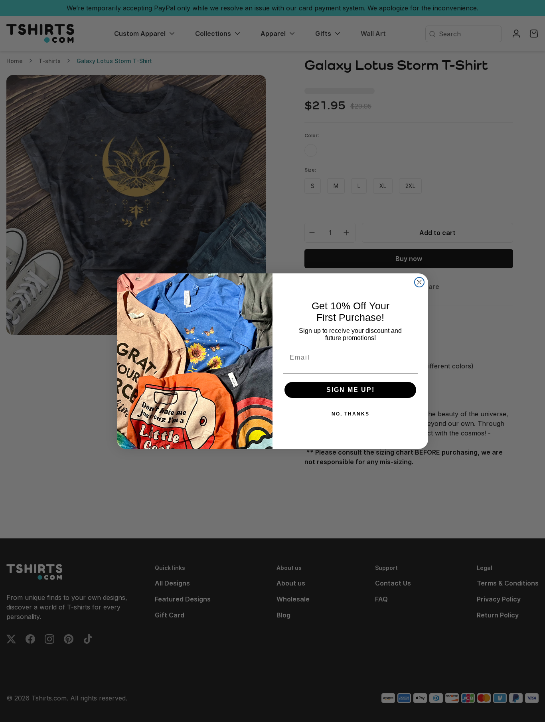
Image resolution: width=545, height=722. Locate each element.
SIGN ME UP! (350, 389)
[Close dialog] (419, 282)
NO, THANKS (350, 414)
